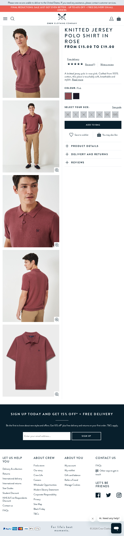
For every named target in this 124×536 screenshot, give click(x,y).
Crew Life (38, 475)
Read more (77, 80)
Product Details (85, 146)
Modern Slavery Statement (46, 489)
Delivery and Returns (89, 154)
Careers (37, 480)
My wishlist (70, 470)
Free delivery (73, 59)
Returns (6, 473)
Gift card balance (72, 475)
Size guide (116, 107)
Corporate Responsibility (45, 494)
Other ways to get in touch (107, 472)
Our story (38, 470)
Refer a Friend (71, 480)
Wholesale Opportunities (45, 485)
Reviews (89, 64)
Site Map (38, 504)
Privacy (37, 499)
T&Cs (36, 514)
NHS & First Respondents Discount (15, 499)
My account (70, 465)
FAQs (5, 510)
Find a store (39, 465)
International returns (12, 483)
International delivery (12, 478)
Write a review (107, 64)
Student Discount (11, 493)
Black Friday (39, 509)
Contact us (8, 505)
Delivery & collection (12, 469)
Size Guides (8, 488)
